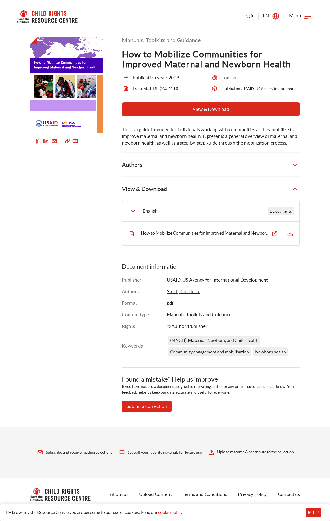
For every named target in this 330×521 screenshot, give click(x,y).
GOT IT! (313, 512)
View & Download (211, 109)
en (266, 15)
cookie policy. (170, 512)
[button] (155, 494)
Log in (248, 15)
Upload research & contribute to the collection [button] (255, 452)
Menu (295, 15)
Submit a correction (147, 406)
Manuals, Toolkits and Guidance (199, 314)
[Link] (67, 141)
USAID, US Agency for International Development (217, 280)
